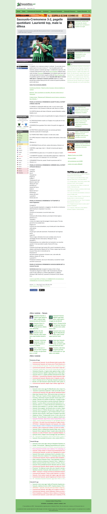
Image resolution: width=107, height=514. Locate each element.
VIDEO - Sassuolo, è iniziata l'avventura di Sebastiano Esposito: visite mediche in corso (55, 471)
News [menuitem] (23, 11)
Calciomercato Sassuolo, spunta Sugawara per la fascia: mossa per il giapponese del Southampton (58, 477)
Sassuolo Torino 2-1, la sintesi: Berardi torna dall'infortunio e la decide (50, 404)
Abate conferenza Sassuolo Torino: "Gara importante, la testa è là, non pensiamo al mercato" (56, 459)
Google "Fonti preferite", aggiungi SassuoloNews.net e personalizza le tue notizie (53, 445)
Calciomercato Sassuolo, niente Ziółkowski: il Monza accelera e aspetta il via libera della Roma (57, 491)
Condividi (34, 290)
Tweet (42, 290)
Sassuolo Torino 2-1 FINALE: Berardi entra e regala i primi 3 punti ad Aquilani (52, 410)
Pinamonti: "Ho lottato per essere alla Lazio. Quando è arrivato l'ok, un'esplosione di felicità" (56, 468)
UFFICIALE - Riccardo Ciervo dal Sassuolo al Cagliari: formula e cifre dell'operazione (55, 422)
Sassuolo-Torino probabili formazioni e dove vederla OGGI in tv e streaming (52, 438)
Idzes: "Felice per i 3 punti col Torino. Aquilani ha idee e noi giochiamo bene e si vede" (55, 396)
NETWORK (43, 503)
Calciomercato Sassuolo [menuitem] (34, 11)
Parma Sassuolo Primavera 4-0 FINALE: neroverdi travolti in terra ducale (51, 447)
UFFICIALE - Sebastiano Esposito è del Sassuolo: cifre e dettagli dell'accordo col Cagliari (56, 424)
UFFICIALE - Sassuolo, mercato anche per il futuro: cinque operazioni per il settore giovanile (56, 487)
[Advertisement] (79, 93)
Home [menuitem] (18, 11)
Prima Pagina (71, 50)
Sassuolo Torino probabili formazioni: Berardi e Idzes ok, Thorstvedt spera (52, 464)
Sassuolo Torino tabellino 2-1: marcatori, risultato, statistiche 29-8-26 (50, 406)
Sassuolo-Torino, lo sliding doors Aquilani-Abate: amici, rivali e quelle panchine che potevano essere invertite (61, 429)
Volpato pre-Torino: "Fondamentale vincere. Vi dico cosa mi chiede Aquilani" (52, 415)
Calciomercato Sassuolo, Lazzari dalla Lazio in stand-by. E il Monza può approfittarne (55, 494)
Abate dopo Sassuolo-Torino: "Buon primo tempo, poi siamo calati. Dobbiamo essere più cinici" (56, 394)
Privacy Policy (58, 501)
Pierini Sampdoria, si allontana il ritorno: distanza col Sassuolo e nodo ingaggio (53, 493)
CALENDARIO (50, 503)
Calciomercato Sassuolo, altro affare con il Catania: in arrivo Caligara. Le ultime (53, 489)
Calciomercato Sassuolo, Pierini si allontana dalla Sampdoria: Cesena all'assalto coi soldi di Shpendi (59, 457)
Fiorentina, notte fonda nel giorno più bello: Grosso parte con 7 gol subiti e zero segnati (55, 397)
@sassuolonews (46, 286)
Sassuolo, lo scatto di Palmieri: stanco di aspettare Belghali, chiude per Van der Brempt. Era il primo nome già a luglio (63, 432)
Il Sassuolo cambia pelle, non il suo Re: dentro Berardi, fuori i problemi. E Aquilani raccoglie (56, 369)
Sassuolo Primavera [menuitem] (69, 11)
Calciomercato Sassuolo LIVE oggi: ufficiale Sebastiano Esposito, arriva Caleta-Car (54, 392)
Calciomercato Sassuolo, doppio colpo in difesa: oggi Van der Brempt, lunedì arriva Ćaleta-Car (57, 383)
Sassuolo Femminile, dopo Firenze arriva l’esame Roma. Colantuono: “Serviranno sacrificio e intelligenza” (60, 418)
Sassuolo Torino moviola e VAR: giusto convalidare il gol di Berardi (50, 413)
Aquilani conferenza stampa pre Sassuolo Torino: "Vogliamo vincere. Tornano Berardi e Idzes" (56, 461)
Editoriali (70, 19)
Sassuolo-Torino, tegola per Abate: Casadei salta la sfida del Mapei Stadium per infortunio (55, 431)
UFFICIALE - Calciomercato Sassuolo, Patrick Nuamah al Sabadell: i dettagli (52, 376)
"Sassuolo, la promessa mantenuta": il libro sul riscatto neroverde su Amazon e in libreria (55, 390)
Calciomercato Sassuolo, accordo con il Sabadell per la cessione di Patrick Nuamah (54, 452)
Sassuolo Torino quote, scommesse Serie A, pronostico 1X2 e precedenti (51, 454)
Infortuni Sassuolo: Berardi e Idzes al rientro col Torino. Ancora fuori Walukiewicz (53, 463)
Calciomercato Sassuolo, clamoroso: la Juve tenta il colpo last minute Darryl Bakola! (54, 367)
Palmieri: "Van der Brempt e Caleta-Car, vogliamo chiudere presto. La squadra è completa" (56, 417)
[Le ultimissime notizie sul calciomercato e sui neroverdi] (26, 4)
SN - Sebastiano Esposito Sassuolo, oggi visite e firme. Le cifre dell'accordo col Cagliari (55, 478)
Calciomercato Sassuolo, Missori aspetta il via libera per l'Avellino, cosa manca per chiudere (56, 466)
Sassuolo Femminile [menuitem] (56, 11)
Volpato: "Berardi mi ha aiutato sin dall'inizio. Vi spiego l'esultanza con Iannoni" (53, 399)
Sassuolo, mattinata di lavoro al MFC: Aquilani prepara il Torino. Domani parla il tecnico (55, 486)
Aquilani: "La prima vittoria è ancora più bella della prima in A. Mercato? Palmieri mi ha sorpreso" (57, 403)
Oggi (69, 64)
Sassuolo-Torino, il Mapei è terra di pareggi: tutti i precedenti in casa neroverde (53, 434)
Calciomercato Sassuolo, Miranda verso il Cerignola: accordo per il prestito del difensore (55, 378)
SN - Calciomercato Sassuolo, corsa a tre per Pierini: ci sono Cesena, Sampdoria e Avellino (56, 436)
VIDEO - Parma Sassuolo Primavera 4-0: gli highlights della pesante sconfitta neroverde (55, 420)
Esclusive (70, 105)
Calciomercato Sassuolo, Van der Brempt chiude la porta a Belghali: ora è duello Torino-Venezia (57, 362)
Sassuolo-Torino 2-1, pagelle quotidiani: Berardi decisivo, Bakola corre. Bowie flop (54, 374)
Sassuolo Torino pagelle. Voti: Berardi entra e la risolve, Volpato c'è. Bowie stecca (54, 408)
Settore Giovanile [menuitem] (82, 11)
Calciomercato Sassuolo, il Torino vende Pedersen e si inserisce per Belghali (52, 473)
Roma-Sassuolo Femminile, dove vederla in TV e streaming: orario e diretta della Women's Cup (57, 448)
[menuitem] (89, 11)
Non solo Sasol (72, 141)
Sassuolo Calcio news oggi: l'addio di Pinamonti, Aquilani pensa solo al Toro (52, 484)
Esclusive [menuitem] (46, 11)
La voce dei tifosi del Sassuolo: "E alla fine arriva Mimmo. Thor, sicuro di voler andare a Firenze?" (58, 366)
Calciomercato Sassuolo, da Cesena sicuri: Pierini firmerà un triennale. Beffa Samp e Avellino (57, 364)
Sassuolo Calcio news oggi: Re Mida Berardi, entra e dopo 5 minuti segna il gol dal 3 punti (56, 389)
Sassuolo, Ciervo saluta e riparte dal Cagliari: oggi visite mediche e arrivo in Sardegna (55, 475)
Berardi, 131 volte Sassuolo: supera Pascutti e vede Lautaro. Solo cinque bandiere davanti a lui (38, 334)
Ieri (71, 64)
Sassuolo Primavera (73, 129)
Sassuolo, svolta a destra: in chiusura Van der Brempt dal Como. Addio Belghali (53, 450)
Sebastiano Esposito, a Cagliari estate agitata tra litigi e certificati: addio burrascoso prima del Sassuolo (59, 371)
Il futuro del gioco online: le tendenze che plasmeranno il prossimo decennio (52, 425)
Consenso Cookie (50, 501)
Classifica (20, 131)
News (35, 284)
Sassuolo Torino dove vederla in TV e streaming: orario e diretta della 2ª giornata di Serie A (56, 456)
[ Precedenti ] (22, 128)
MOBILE (61, 503)
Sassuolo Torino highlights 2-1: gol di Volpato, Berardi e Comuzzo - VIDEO (52, 411)
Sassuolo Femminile (73, 116)
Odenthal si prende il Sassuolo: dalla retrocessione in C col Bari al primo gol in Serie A (55, 470)
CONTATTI (56, 503)
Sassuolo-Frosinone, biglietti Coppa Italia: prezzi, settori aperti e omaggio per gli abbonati (56, 373)
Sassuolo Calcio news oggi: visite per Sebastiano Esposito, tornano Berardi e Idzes (54, 443)
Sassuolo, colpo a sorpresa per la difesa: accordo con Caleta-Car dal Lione (52, 427)
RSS (65, 503)
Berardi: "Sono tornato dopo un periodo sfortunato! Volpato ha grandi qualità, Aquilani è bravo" (57, 401)
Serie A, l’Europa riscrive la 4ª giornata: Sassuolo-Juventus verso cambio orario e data (55, 380)
